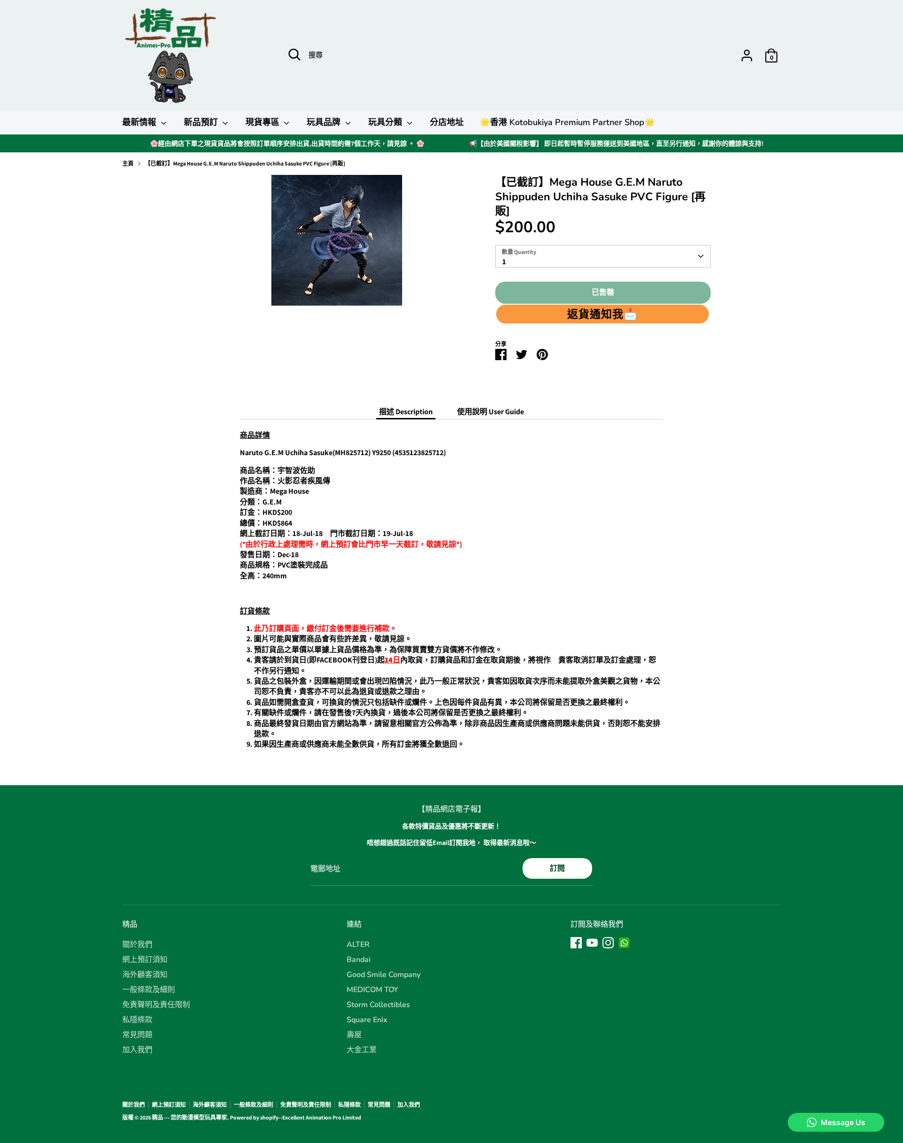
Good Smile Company (383, 975)
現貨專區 (264, 122)
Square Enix (367, 1020)
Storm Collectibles (378, 1005)
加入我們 (137, 1050)
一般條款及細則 (148, 990)
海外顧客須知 (144, 975)
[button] (602, 314)
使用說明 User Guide (490, 412)
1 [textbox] (504, 262)
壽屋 (354, 1035)
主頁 (128, 163)
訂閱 (557, 868)
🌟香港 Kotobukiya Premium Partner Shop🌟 (567, 122)
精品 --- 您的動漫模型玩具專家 (189, 1117)
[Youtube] (592, 942)
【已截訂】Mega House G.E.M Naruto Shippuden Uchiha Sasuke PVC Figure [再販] (245, 163)
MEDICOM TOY (372, 990)
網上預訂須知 (144, 959)
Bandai (359, 959)
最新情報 (140, 122)
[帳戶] (746, 55)
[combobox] (603, 256)
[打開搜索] (294, 54)
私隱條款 (137, 1020)
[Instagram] (608, 942)
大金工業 (362, 1050)
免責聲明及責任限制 (156, 1005)
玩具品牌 (325, 122)
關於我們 (137, 944)
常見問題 (137, 1035)
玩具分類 (386, 122)
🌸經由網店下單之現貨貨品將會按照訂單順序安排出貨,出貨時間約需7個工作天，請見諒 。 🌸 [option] (287, 143)
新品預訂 (202, 122)
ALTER (358, 944)
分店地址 (447, 122)
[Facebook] (576, 942)
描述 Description (406, 412)
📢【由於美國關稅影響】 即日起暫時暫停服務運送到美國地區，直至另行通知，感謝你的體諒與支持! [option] (616, 143)
